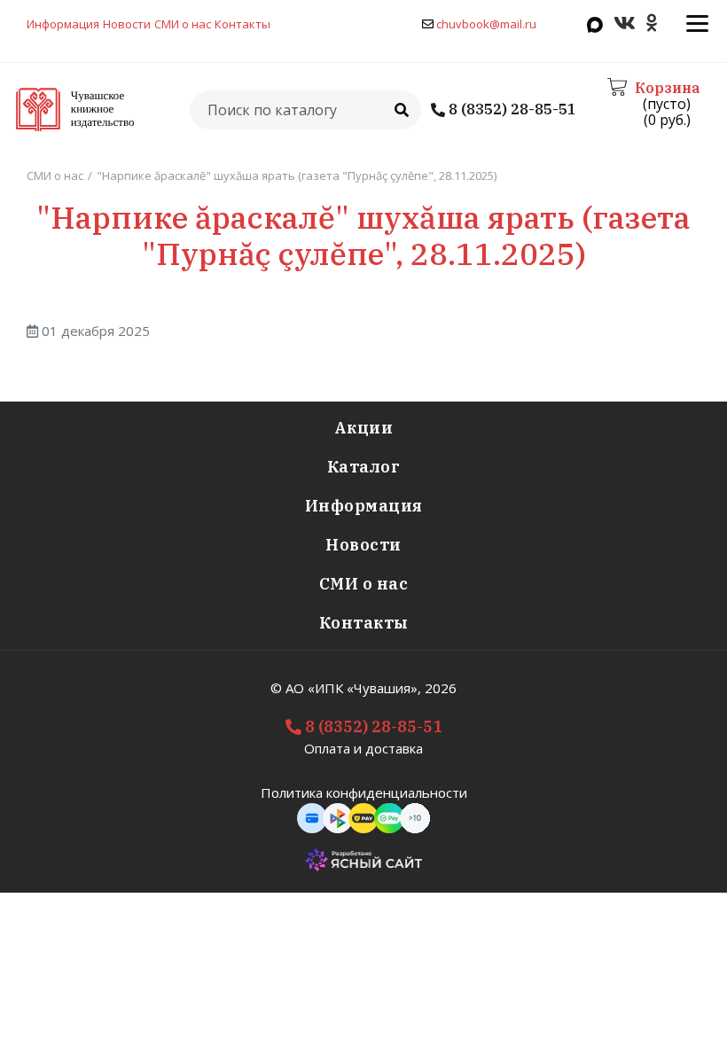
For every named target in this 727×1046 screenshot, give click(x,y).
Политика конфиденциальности (364, 792)
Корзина (667, 88)
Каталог (364, 467)
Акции (364, 428)
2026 (441, 688)
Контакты (242, 24)
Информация (63, 24)
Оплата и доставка (363, 748)
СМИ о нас (182, 24)
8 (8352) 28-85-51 (510, 109)
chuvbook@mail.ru (486, 24)
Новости (127, 24)
